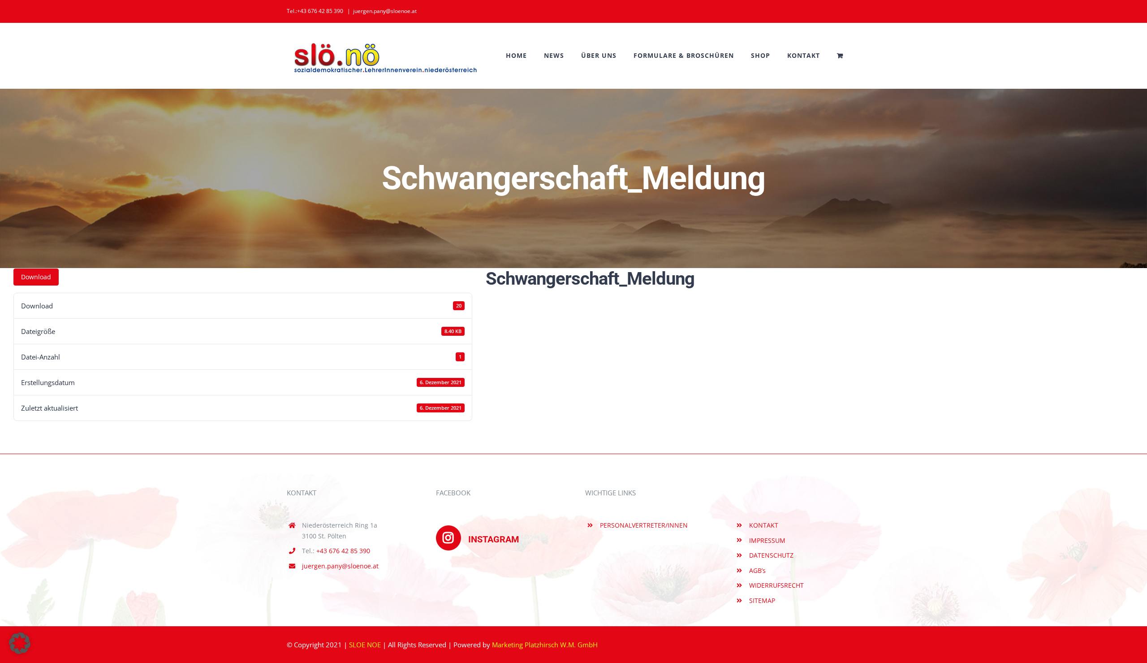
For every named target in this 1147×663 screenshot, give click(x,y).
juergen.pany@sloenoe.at (385, 11)
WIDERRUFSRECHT (776, 585)
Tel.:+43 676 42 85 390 (315, 11)
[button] (19, 643)
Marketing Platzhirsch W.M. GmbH (545, 644)
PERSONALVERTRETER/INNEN (644, 525)
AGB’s (757, 570)
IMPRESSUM (767, 540)
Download (36, 277)
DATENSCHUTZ (771, 555)
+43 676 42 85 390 (343, 550)
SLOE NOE (365, 644)
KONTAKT (763, 525)
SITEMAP (762, 600)
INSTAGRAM (493, 539)
